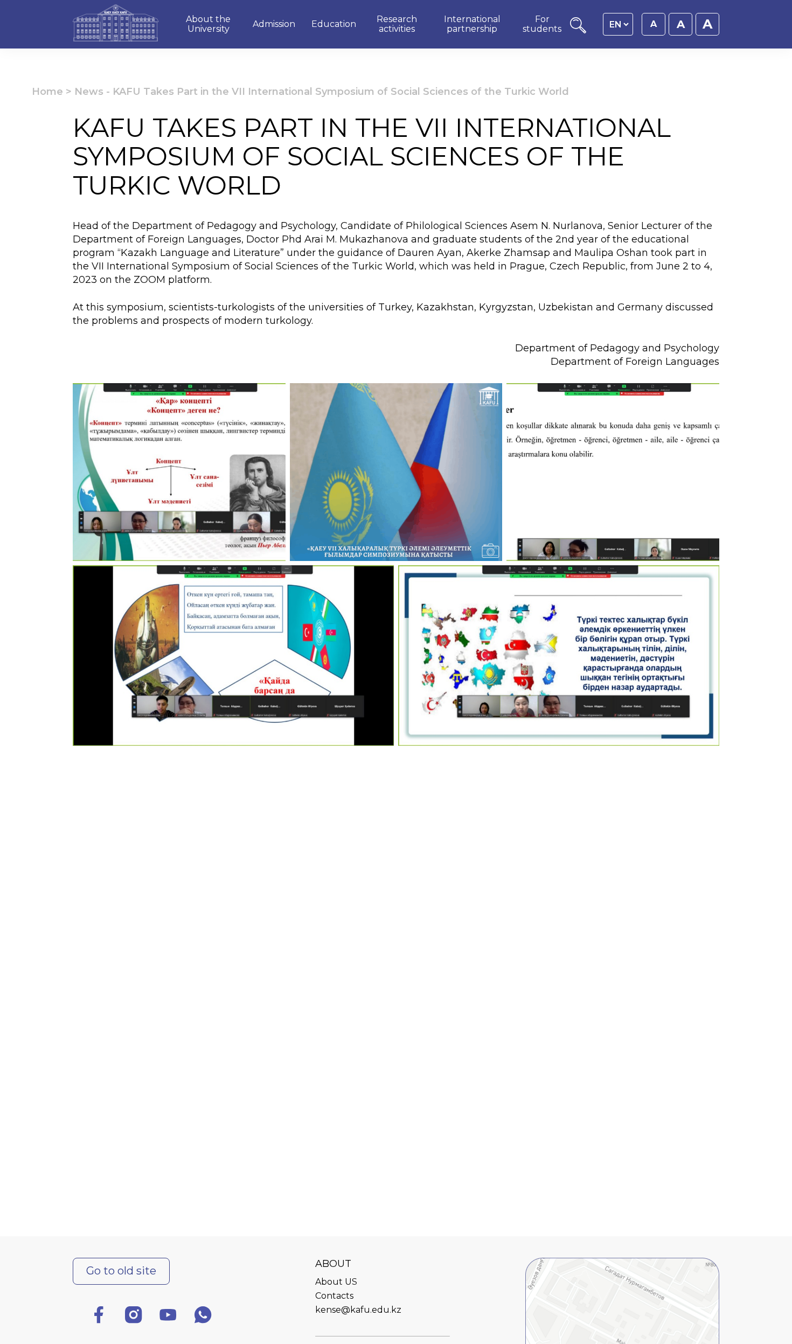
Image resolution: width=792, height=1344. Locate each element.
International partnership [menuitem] (472, 24)
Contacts (334, 1296)
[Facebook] (98, 1316)
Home (47, 92)
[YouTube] (168, 1316)
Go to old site (121, 1270)
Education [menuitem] (333, 24)
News (88, 92)
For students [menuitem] (542, 24)
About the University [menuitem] (208, 24)
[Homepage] (116, 24)
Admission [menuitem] (274, 24)
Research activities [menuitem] (397, 24)
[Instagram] (133, 1316)
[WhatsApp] (203, 1316)
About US (336, 1282)
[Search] (578, 30)
